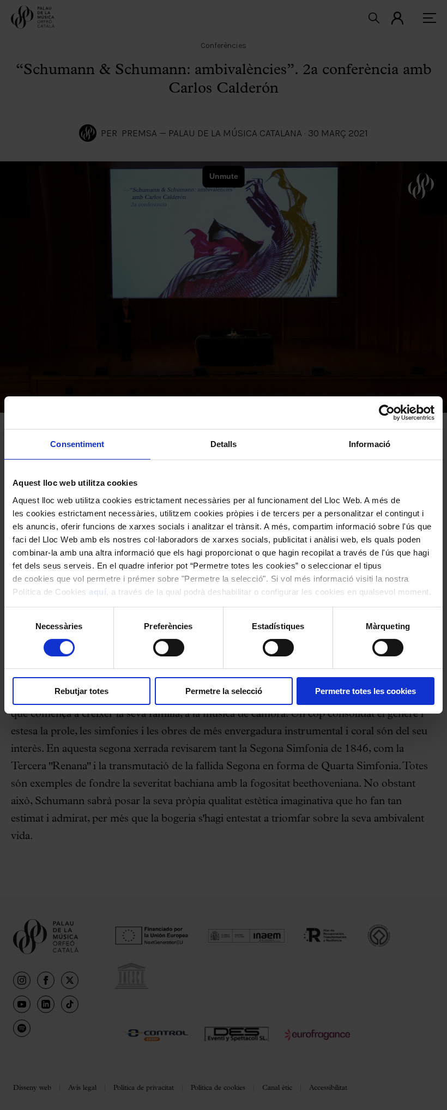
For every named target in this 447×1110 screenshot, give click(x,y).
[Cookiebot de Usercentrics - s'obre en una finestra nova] (386, 413)
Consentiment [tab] (77, 444)
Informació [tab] (369, 444)
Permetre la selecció (223, 691)
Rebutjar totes (81, 691)
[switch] (168, 647)
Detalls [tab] (223, 444)
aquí (97, 591)
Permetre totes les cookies (365, 691)
